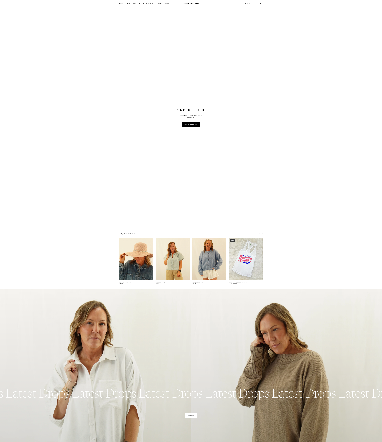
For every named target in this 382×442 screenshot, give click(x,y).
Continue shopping (191, 124)
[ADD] (150, 277)
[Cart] (261, 3)
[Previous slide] (122, 259)
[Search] (252, 3)
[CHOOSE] (186, 277)
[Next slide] (150, 259)
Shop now (191, 415)
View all (261, 234)
